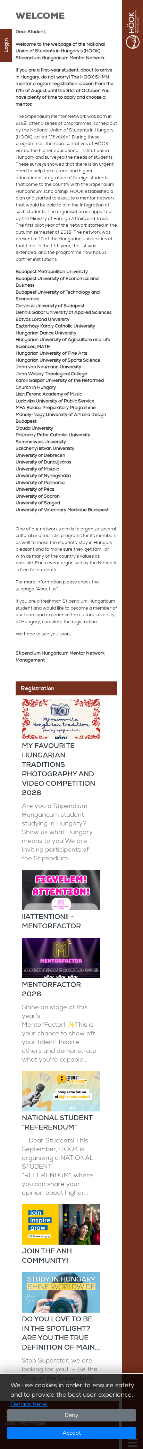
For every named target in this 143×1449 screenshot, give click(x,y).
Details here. (29, 1404)
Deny (71, 1415)
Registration (37, 688)
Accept (71, 1432)
